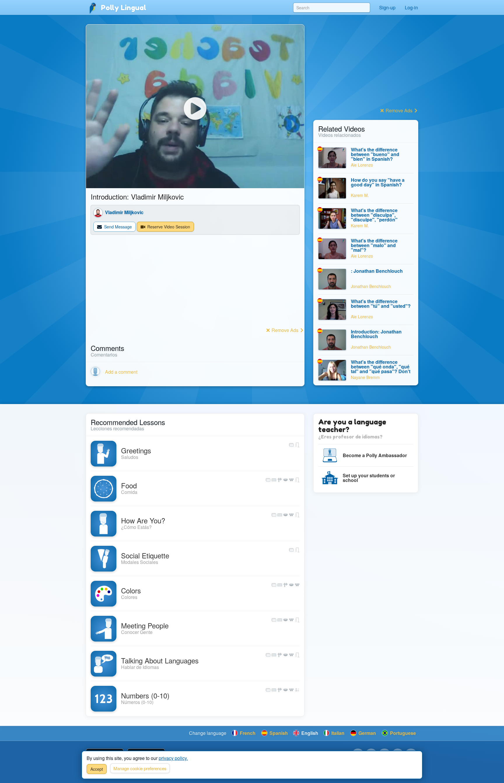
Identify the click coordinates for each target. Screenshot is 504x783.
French (247, 733)
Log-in (411, 7)
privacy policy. (173, 758)
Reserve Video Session (168, 227)
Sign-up (387, 7)
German (366, 733)
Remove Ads (285, 330)
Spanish (278, 733)
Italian (337, 733)
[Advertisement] (195, 285)
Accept (96, 769)
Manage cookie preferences (140, 768)
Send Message (117, 227)
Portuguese (402, 733)
